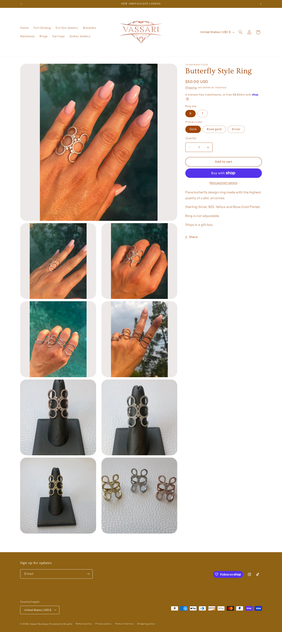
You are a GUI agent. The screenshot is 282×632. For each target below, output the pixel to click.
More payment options (223, 182)
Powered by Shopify (60, 623)
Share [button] (193, 237)
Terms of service (124, 623)
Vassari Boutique (39, 623)
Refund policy (84, 623)
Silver (236, 129)
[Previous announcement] (21, 4)
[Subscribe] (88, 573)
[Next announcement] (260, 4)
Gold (193, 129)
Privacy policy (103, 623)
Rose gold (214, 129)
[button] (240, 32)
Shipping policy (146, 623)
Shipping (191, 87)
